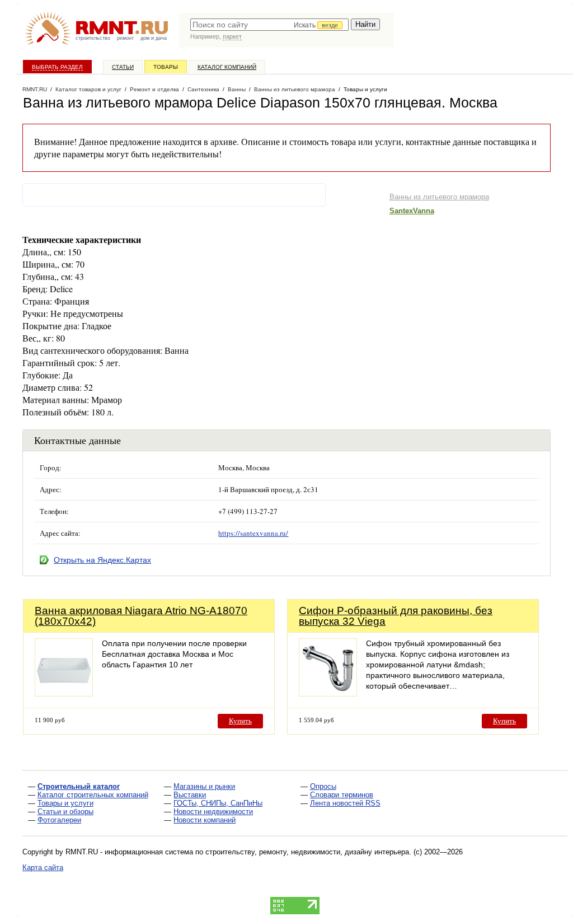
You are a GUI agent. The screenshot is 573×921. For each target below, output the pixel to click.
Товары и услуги (65, 803)
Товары (165, 67)
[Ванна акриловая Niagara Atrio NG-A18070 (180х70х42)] (63, 693)
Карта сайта (42, 867)
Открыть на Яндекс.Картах (102, 559)
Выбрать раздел (57, 67)
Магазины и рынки (204, 786)
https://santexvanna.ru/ (253, 533)
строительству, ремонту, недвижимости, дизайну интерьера (307, 852)
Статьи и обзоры (65, 811)
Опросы (323, 786)
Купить (240, 721)
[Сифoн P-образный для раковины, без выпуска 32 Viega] (327, 693)
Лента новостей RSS (345, 803)
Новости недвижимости (213, 811)
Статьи (123, 67)
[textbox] (269, 24)
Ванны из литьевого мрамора (439, 197)
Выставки (189, 795)
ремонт (125, 38)
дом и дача (153, 38)
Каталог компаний (227, 67)
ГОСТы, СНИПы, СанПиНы (217, 803)
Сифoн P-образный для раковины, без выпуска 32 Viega (395, 616)
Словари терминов (341, 795)
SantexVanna (411, 211)
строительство (93, 38)
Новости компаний (204, 820)
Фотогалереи (59, 820)
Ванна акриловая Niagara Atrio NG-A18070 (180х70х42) (141, 616)
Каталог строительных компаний (92, 795)
